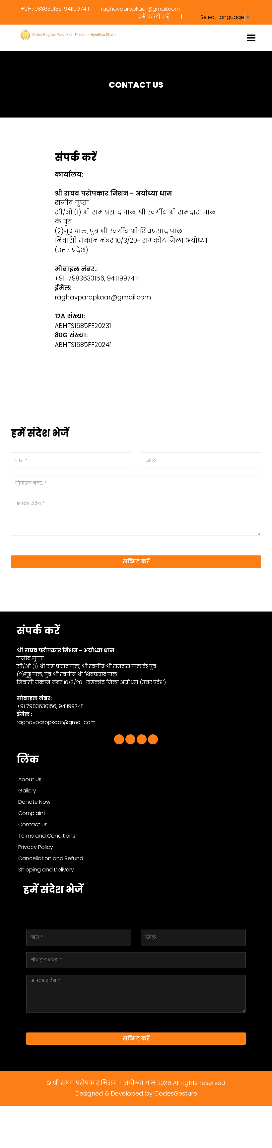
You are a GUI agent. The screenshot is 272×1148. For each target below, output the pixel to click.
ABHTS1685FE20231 (83, 325)
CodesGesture (175, 1093)
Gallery (27, 790)
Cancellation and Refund (50, 858)
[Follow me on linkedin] (130, 739)
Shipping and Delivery (46, 869)
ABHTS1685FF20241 (83, 344)
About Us (29, 779)
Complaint (31, 813)
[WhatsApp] (153, 739)
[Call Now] (142, 739)
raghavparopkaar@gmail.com (140, 9)
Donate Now (34, 802)
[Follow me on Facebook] (119, 739)
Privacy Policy (35, 847)
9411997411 (76, 9)
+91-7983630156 (41, 9)
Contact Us (32, 824)
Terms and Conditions (46, 836)
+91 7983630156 (36, 706)
